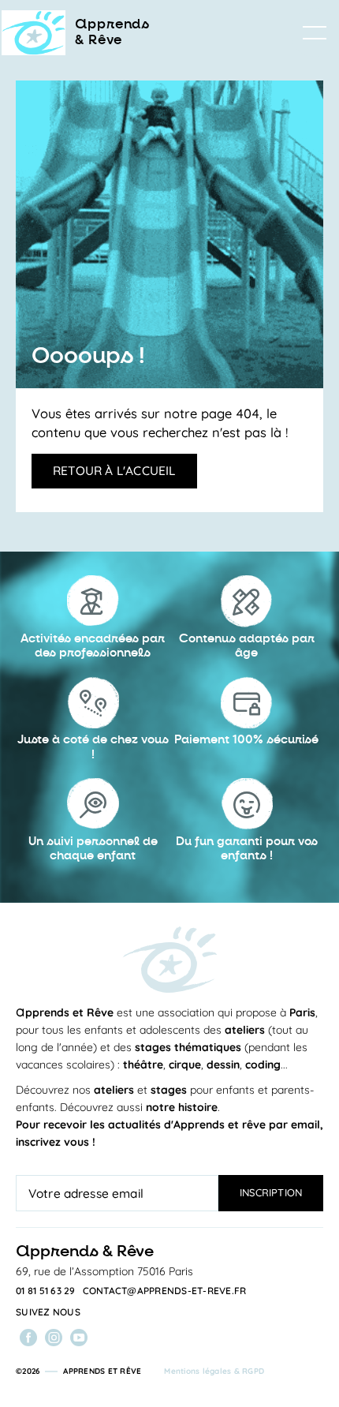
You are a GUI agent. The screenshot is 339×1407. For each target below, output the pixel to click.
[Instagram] (53, 1337)
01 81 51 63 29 (46, 1291)
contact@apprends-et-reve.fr (165, 1291)
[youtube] (79, 1337)
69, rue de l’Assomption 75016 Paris (104, 1271)
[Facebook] (28, 1337)
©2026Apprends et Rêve (78, 1371)
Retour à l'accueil (114, 470)
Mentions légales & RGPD (214, 1371)
